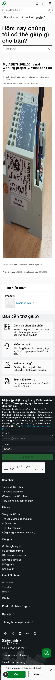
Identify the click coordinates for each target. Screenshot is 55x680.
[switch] (5, 674)
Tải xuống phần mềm (12, 491)
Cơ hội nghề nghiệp (12, 546)
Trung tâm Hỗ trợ (11, 514)
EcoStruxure (8, 582)
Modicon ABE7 (25, 302)
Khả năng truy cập (11, 560)
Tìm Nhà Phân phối (11, 528)
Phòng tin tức (9, 564)
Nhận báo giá (9, 523)
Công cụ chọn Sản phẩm (15, 496)
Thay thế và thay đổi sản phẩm (17, 500)
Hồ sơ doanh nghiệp (12, 550)
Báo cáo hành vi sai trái (14, 555)
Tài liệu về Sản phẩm (12, 487)
